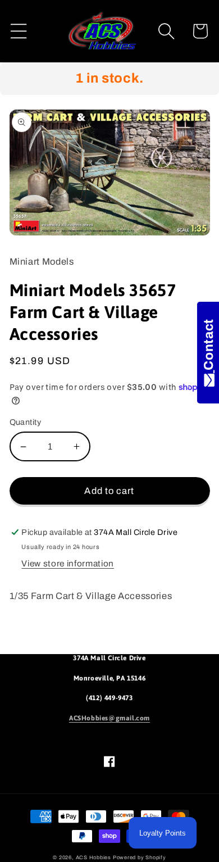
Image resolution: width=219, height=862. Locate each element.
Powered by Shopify (139, 857)
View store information (67, 563)
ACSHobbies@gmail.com (109, 718)
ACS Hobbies (93, 857)
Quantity (26, 422)
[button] (19, 31)
